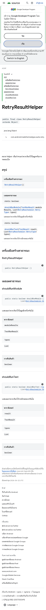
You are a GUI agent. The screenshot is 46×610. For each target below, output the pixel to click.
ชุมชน (19, 592)
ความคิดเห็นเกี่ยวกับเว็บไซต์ (27, 596)
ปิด (23, 36)
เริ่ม (23, 44)
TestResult (24, 229)
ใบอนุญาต (36, 592)
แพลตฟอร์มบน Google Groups (13, 541)
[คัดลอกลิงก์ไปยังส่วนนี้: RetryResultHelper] (25, 258)
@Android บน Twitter (10, 526)
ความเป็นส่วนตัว (9, 596)
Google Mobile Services (11, 575)
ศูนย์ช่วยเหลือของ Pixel (10, 563)
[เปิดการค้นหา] (27, 2)
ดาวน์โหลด (6, 500)
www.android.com (9, 571)
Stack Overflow (8, 579)
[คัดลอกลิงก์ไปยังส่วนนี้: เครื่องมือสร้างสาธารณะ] (32, 250)
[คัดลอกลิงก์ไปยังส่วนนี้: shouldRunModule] (24, 288)
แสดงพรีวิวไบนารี (8, 504)
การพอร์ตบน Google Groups (13, 549)
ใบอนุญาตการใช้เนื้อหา (9, 471)
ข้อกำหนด (5, 496)
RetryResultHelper (13, 185)
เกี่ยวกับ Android (8, 592)
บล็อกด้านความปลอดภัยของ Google (15, 537)
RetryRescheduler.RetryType (22, 231)
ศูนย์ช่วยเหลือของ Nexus (11, 567)
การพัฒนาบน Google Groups (13, 545)
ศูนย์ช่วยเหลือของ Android (11, 559)
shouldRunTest (11, 229)
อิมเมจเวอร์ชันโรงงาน (9, 508)
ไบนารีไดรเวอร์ (7, 512)
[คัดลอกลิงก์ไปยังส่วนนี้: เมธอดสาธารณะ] (23, 281)
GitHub (4, 515)
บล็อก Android (7, 534)
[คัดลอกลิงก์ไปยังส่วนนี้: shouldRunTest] (20, 377)
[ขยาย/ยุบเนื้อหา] (11, 74)
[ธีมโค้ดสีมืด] (42, 265)
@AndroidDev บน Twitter (11, 530)
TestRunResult (27, 207)
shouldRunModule (12, 207)
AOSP (4, 68)
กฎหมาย (27, 592)
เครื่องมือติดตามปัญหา (10, 583)
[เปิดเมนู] (3, 3)
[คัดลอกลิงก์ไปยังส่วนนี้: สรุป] (9, 170)
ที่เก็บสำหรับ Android (10, 492)
